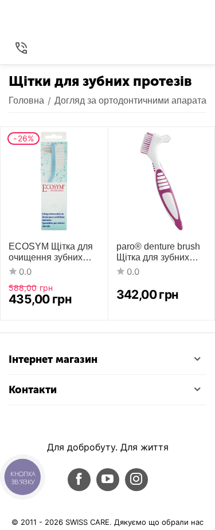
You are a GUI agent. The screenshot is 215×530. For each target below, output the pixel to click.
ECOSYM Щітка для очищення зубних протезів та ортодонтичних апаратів (52, 252)
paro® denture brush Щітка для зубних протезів (158, 252)
